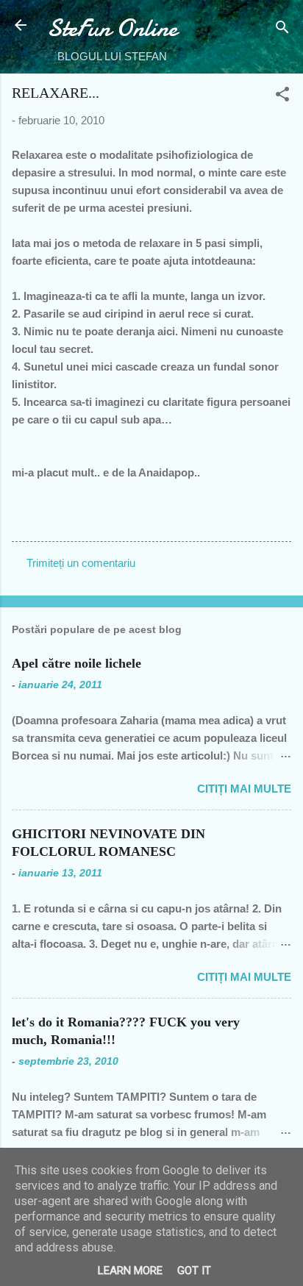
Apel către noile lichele (76, 663)
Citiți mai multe (244, 788)
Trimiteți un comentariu (80, 563)
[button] (282, 96)
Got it (194, 1270)
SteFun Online (112, 28)
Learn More (130, 1270)
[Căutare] (282, 29)
